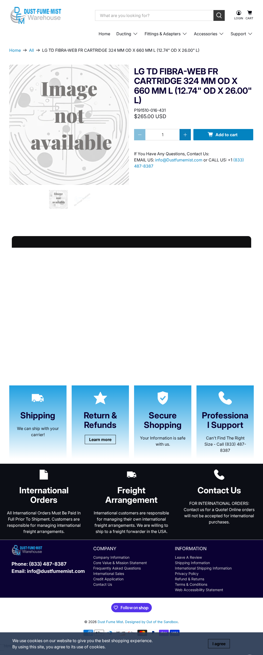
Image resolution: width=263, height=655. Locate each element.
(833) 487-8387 (48, 564)
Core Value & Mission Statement (120, 563)
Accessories (205, 33)
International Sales (108, 573)
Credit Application (108, 579)
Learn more (100, 439)
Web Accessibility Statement (199, 590)
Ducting (123, 33)
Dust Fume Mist (110, 622)
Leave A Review (188, 557)
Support (238, 33)
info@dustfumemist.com (56, 571)
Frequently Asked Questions (117, 568)
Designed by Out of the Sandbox (151, 622)
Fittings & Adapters (163, 33)
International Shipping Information (203, 568)
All (31, 50)
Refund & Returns (189, 579)
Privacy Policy (187, 573)
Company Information (111, 557)
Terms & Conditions (191, 584)
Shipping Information (192, 563)
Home (104, 33)
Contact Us (102, 584)
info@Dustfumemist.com (179, 159)
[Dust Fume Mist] (48, 15)
